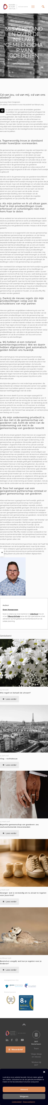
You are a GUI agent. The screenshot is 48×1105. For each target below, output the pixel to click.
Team (36, 1048)
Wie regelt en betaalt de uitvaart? (15, 693)
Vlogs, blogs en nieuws (36, 1055)
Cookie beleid (17, 1102)
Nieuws (15, 64)
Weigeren (24, 1096)
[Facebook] (11, 1040)
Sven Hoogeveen (10, 610)
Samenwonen (24, 64)
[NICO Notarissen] (14, 986)
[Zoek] (43, 7)
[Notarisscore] (10, 1000)
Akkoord (24, 1089)
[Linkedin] (7, 1040)
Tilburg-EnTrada (13, 616)
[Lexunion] (34, 985)
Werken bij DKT (36, 1063)
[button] (44, 1072)
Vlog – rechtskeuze (9, 759)
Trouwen (34, 64)
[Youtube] (22, 1040)
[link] (13, 576)
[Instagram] (16, 1040)
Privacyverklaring (29, 1102)
